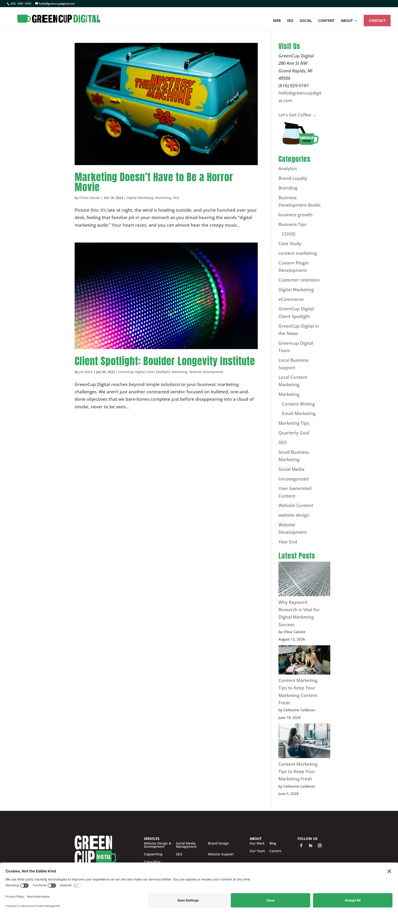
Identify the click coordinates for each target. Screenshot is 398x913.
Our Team (257, 851)
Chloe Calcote (89, 198)
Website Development (206, 372)
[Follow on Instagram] (319, 845)
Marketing (163, 198)
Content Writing (298, 404)
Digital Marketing (140, 198)
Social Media (291, 469)
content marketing (297, 253)
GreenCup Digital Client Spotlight (144, 372)
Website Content (295, 505)
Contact (377, 20)
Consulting (152, 861)
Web (277, 21)
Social (306, 21)
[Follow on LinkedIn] (310, 845)
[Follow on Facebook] (301, 845)
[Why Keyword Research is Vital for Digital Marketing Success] (304, 580)
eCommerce (291, 299)
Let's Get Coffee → (297, 115)
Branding (287, 188)
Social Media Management (186, 845)
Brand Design (218, 843)
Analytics (287, 169)
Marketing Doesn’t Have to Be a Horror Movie (154, 181)
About (347, 21)
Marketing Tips (293, 423)
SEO (290, 21)
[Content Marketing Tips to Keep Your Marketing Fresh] (304, 741)
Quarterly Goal (293, 433)
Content (326, 21)
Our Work (257, 843)
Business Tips (292, 224)
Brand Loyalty (292, 178)
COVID (289, 234)
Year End (287, 542)
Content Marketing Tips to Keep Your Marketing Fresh (297, 771)
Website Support (221, 854)
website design (293, 515)
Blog (272, 843)
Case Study (289, 243)
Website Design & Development (157, 845)
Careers (275, 851)
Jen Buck (86, 372)
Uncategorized (293, 479)
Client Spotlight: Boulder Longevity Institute (165, 360)
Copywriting (153, 854)
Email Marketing (299, 413)
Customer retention (299, 280)
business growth (295, 215)
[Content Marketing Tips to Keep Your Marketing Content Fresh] (304, 661)
